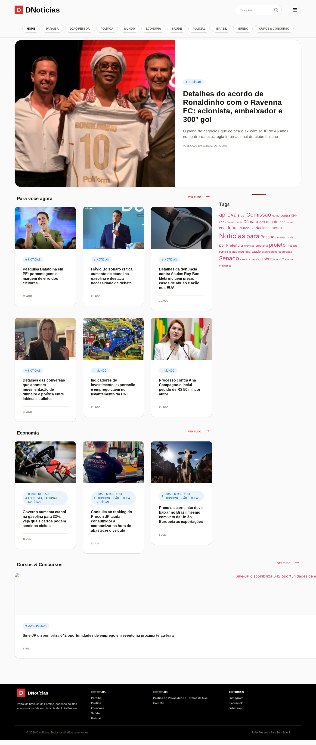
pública (223, 251)
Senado (229, 258)
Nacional (262, 228)
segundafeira (269, 251)
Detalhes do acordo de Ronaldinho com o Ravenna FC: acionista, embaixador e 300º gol (232, 106)
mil (252, 228)
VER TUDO (194, 197)
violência (225, 265)
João (231, 227)
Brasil (221, 28)
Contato (158, 703)
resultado (244, 251)
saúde (256, 251)
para (252, 236)
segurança (285, 251)
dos (282, 222)
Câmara (250, 221)
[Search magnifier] (276, 10)
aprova (228, 214)
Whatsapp (236, 708)
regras (233, 251)
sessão (256, 259)
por (222, 245)
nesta (277, 227)
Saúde (177, 28)
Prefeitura (234, 245)
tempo (277, 259)
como (275, 215)
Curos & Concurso (274, 28)
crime (239, 222)
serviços (245, 259)
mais (246, 228)
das (262, 222)
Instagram (236, 698)
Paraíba (52, 28)
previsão (249, 245)
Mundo (129, 28)
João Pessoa (80, 28)
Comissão (258, 214)
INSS (222, 228)
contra (285, 215)
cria (221, 222)
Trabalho (287, 259)
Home (31, 28)
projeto (277, 245)
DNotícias (42, 10)
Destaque (45, 494)
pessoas (281, 237)
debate (272, 221)
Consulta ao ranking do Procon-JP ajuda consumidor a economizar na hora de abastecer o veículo (111, 521)
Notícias (195, 82)
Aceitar (286, 738)
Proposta (292, 245)
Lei (240, 228)
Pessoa (267, 236)
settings (49, 740)
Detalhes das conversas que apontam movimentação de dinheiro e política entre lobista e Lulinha (44, 389)
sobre (266, 259)
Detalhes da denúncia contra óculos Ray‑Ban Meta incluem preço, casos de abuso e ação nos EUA (179, 278)
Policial (199, 28)
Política (107, 28)
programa (262, 245)
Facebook (236, 703)
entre (290, 222)
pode (290, 237)
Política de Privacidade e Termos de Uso (180, 698)
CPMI (294, 215)
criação (230, 222)
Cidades (102, 494)
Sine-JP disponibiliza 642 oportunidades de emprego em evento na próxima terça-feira (98, 635)
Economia (153, 28)
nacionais (50, 498)
